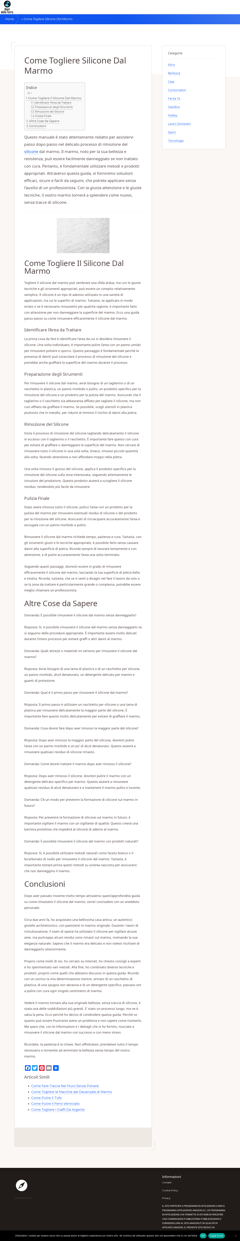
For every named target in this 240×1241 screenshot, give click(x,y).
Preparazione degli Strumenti (54, 107)
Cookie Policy (170, 1190)
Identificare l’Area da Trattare (52, 102)
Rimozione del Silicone (49, 111)
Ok (203, 1235)
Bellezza (174, 73)
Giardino (174, 107)
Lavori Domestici (179, 124)
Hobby (172, 115)
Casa (171, 81)
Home (9, 19)
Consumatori (177, 90)
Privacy (166, 1198)
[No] (235, 1235)
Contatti (166, 1182)
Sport (172, 132)
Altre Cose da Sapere (44, 121)
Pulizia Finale (43, 116)
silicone (31, 151)
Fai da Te (174, 98)
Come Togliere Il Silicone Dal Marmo (54, 98)
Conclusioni (37, 125)
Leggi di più (216, 1235)
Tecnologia (175, 140)
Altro (171, 64)
